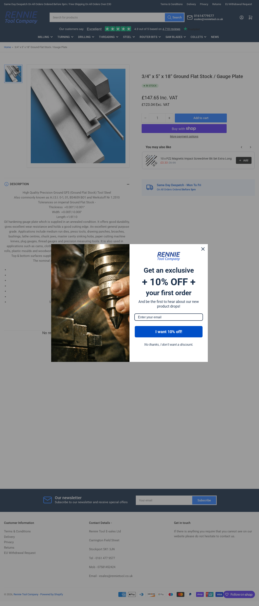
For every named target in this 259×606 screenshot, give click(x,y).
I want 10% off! (168, 331)
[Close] (203, 249)
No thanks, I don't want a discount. (168, 344)
